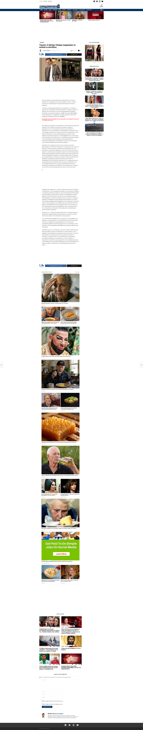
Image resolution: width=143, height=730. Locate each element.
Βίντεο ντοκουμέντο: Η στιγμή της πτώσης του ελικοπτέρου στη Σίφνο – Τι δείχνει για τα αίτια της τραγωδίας (94, 134)
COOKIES (41, 1)
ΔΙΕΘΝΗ (79, 664)
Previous (39, 17)
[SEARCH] (103, 10)
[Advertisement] (71, 32)
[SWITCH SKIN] (101, 10)
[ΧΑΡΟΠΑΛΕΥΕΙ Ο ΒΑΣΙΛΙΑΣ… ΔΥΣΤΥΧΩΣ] (80, 15)
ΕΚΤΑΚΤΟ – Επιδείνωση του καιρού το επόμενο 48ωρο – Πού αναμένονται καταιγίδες (94, 92)
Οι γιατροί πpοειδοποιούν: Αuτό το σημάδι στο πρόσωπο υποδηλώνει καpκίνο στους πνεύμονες (94, 106)
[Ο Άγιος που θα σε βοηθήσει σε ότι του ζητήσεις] (71, 641)
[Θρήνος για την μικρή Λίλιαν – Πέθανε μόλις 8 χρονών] (63, 15)
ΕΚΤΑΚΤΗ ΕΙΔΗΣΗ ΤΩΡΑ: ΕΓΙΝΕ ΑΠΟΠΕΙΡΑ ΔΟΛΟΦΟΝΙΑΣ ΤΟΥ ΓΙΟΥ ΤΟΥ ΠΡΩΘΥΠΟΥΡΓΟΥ (46, 21)
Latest (101, 6)
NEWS (54, 627)
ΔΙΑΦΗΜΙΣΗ (45, 1)
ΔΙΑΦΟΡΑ (66, 646)
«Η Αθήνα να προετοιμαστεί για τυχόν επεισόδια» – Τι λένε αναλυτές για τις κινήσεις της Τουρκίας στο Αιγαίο (48, 650)
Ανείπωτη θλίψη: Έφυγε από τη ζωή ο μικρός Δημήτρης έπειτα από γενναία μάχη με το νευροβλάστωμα (48, 668)
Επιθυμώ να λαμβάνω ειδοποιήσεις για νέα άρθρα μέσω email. (52, 704)
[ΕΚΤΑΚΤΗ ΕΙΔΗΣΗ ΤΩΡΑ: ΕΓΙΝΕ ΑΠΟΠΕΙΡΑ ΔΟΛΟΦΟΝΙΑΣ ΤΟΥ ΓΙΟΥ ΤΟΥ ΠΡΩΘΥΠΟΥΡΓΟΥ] (47, 15)
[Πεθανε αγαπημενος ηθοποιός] (96, 15)
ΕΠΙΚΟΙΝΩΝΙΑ (50, 1)
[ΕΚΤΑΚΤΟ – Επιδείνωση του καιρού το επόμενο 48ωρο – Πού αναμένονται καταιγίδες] (94, 86)
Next (103, 17)
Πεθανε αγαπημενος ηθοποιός (94, 20)
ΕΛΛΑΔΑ (57, 627)
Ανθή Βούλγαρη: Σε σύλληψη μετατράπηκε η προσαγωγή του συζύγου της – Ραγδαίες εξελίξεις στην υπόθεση (49, 630)
